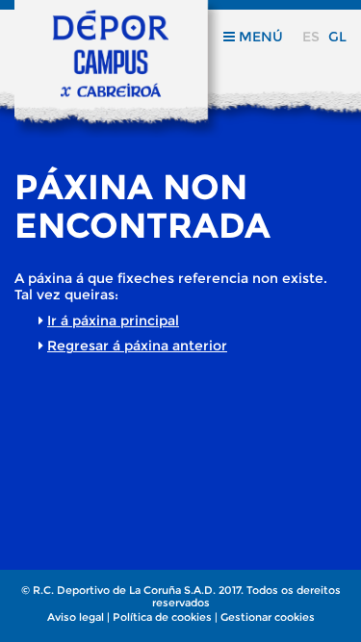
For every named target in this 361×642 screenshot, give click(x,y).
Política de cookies (162, 617)
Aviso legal (75, 617)
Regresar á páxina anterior (137, 345)
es (311, 36)
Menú (259, 36)
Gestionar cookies (267, 617)
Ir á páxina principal (113, 320)
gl (337, 36)
